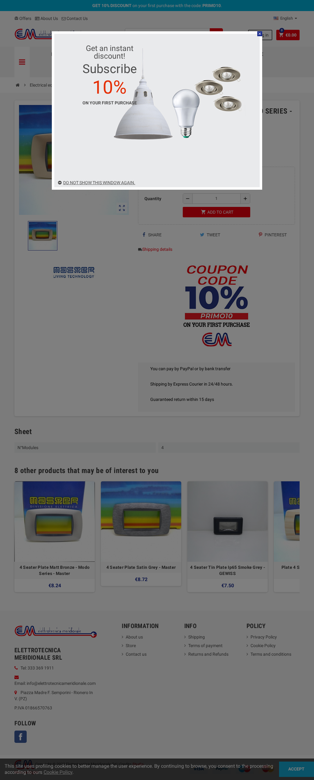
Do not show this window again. (99, 182)
